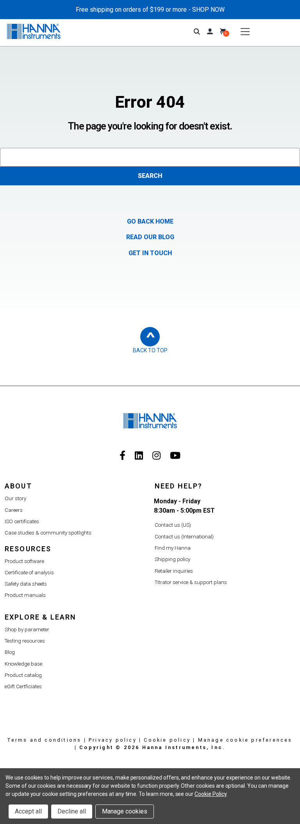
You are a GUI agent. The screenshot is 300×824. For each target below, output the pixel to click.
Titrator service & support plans (191, 582)
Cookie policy (167, 740)
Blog (10, 652)
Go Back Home (150, 221)
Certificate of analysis (29, 572)
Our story (15, 498)
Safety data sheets (26, 584)
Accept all (28, 811)
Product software (24, 561)
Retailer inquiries (174, 571)
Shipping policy (172, 559)
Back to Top (150, 350)
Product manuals (25, 595)
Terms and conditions (44, 740)
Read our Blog (150, 237)
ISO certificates (22, 521)
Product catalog (23, 675)
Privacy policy (113, 740)
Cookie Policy (210, 794)
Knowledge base (23, 664)
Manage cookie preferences (245, 740)
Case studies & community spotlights (48, 533)
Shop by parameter (27, 629)
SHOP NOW (208, 9)
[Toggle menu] (245, 31)
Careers (14, 510)
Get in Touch (150, 253)
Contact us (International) (184, 537)
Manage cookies (124, 811)
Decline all (71, 811)
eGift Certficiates (23, 686)
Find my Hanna (173, 548)
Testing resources (25, 641)
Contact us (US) (173, 525)
